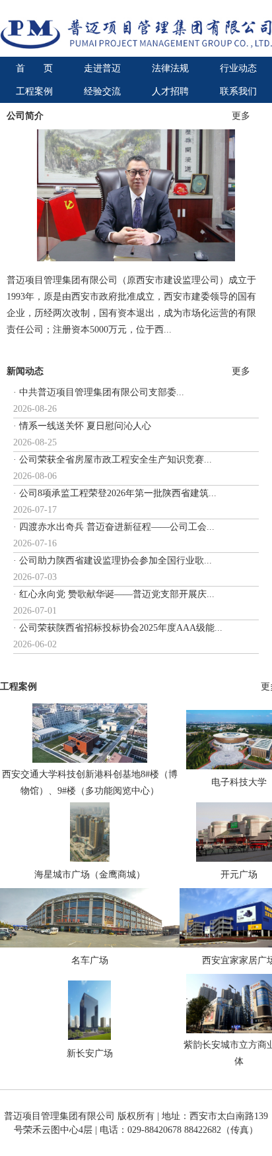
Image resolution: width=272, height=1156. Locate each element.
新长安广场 (90, 1053)
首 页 (34, 68)
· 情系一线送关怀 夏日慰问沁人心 (82, 426)
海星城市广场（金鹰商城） (89, 875)
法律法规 (170, 68)
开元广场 (239, 875)
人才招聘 (170, 91)
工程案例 (34, 91)
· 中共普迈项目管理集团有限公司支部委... (98, 392)
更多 (241, 116)
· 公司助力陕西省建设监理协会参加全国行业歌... (112, 560)
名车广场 (89, 960)
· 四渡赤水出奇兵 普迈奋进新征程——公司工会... (114, 527)
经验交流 (102, 91)
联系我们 (238, 91)
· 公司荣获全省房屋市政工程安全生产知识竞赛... (112, 460)
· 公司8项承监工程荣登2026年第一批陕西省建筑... (115, 493)
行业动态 (238, 68)
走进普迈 (102, 68)
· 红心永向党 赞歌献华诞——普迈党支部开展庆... (114, 594)
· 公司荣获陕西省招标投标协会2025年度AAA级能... (117, 628)
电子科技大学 (239, 782)
